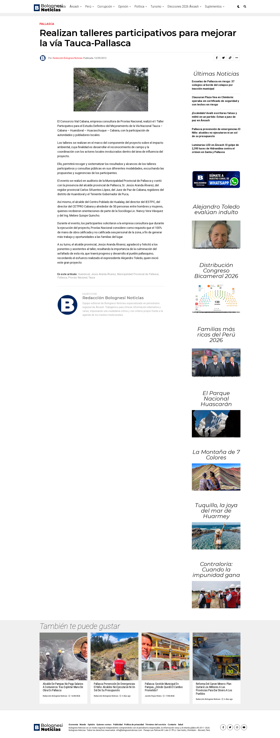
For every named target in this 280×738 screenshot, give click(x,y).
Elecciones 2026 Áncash (183, 6)
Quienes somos (103, 724)
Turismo (156, 6)
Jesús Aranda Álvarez (103, 274)
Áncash (74, 6)
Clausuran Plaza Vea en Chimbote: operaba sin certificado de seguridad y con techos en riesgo (215, 101)
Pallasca (62, 277)
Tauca (91, 277)
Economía (73, 724)
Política (139, 6)
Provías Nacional (77, 277)
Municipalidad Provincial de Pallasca (137, 274)
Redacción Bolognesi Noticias (67, 58)
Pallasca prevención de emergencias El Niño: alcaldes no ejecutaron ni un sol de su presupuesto (216, 133)
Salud (180, 724)
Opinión (123, 6)
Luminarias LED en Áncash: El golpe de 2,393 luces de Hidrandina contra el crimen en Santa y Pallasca (215, 148)
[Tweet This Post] (223, 58)
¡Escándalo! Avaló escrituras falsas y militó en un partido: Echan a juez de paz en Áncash (214, 117)
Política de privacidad (134, 724)
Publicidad (117, 724)
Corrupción (105, 6)
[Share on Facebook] (217, 58)
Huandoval (84, 274)
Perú (88, 6)
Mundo (83, 724)
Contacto (172, 724)
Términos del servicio (155, 724)
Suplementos (213, 6)
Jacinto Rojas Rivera (153, 696)
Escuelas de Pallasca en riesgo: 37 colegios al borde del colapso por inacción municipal (213, 85)
